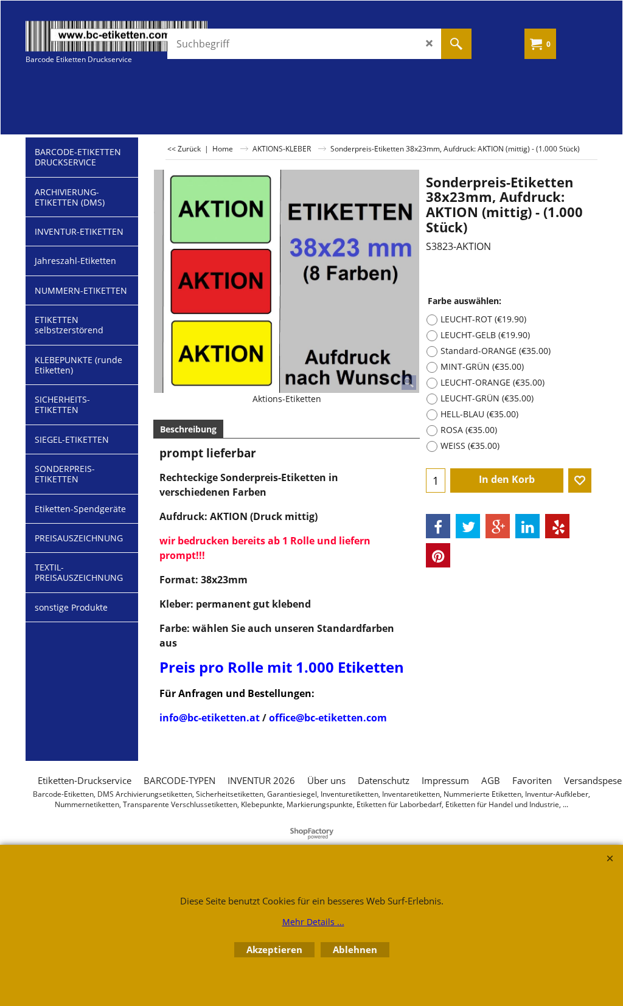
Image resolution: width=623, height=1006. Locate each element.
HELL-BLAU (479, 414)
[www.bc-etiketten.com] (117, 36)
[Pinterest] (438, 555)
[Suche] (456, 44)
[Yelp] (557, 526)
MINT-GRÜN (482, 366)
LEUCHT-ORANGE (492, 382)
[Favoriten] (579, 480)
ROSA (468, 429)
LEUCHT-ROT (483, 319)
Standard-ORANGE (495, 350)
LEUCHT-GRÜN (487, 398)
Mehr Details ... (313, 922)
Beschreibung (188, 429)
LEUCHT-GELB (485, 335)
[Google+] (498, 526)
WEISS (469, 445)
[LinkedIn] (527, 526)
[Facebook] (438, 526)
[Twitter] (468, 526)
